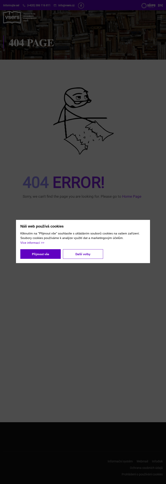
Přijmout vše (40, 254)
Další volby (82, 254)
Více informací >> (32, 242)
